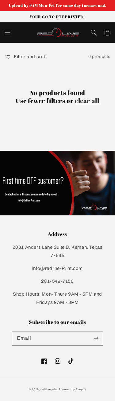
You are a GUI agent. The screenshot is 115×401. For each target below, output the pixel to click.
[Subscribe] (96, 338)
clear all (87, 101)
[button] (7, 32)
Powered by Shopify (72, 389)
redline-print (49, 389)
